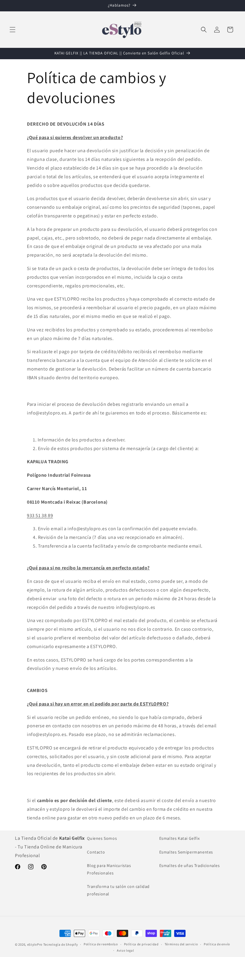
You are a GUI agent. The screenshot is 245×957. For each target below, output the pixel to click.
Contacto (96, 852)
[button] (12, 29)
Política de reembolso (101, 944)
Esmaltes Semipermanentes (186, 852)
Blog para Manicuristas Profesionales (109, 869)
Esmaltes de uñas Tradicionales (189, 865)
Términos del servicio (181, 944)
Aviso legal (125, 950)
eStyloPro (34, 944)
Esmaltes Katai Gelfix (179, 838)
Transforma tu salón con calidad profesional (118, 890)
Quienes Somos (102, 838)
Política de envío (217, 944)
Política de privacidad (141, 944)
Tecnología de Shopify (60, 944)
